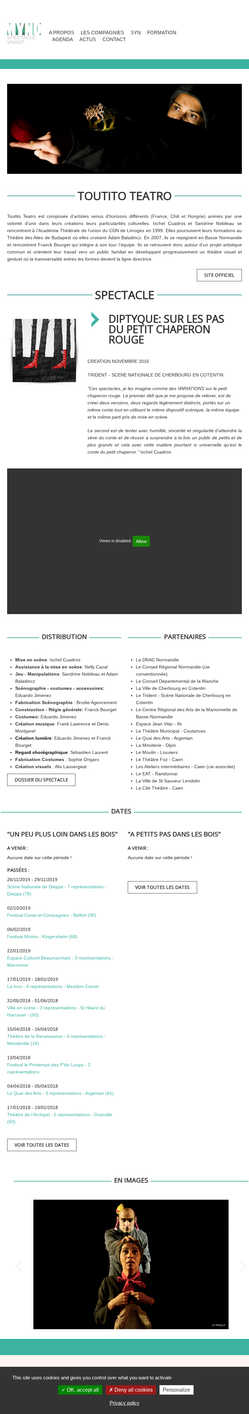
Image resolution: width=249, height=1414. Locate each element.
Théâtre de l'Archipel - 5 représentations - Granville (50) (59, 1118)
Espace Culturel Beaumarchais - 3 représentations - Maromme (60, 961)
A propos (61, 32)
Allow (141, 541)
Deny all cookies (133, 1390)
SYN (136, 32)
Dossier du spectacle (41, 780)
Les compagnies (102, 32)
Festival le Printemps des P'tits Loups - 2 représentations (48, 1068)
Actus (87, 39)
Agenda (62, 39)
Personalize (176, 1390)
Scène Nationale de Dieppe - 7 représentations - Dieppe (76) (56, 890)
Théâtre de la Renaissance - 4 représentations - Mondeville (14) (56, 1040)
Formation (161, 32)
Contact (114, 39)
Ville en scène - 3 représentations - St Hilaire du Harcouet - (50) (56, 1011)
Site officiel (219, 275)
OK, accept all (82, 1390)
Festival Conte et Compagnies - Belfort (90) (51, 915)
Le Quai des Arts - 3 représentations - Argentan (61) (60, 1093)
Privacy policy (124, 1403)
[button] (18, 1264)
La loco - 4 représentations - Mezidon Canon (53, 986)
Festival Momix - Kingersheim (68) (42, 936)
